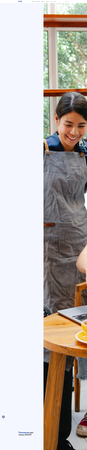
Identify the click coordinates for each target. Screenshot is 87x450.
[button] (43, 1)
